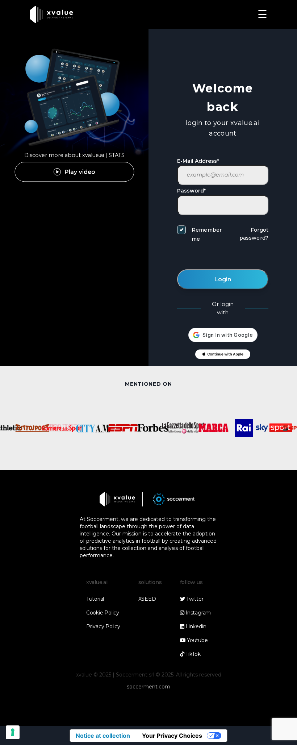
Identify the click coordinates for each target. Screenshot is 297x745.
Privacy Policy (103, 626)
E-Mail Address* (198, 161)
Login (222, 279)
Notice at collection (103, 735)
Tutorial (95, 599)
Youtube (196, 640)
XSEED (147, 599)
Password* (191, 190)
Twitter (194, 599)
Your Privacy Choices (172, 735)
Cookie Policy (102, 612)
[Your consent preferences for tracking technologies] (13, 732)
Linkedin (195, 626)
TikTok (192, 654)
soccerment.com (148, 686)
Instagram (197, 612)
